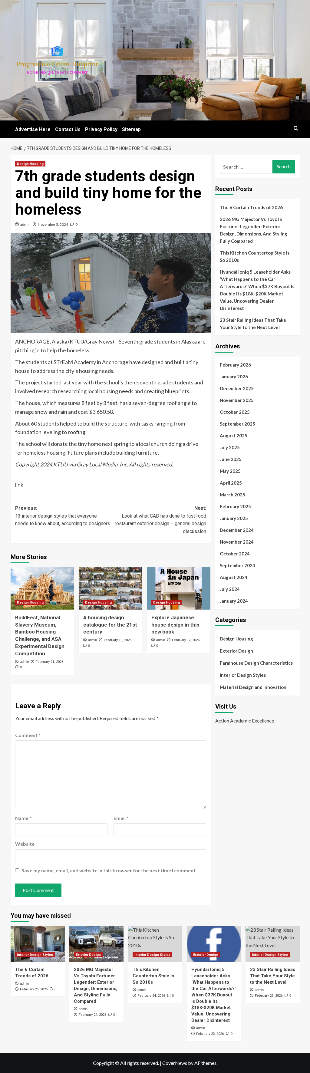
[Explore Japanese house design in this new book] (178, 588)
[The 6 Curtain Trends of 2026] (38, 944)
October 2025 (235, 412)
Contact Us (68, 129)
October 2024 (235, 553)
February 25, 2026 (34, 989)
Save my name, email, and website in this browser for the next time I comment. (109, 870)
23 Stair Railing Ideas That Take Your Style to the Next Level (253, 323)
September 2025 (237, 423)
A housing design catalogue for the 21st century (110, 624)
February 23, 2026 (210, 1034)
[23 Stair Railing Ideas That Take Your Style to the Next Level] (273, 944)
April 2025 (231, 482)
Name (23, 818)
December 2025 (237, 388)
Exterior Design (236, 650)
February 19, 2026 (117, 640)
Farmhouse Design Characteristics (256, 663)
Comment (28, 735)
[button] (296, 128)
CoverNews (174, 1063)
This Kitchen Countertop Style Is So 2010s (254, 256)
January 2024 (234, 601)
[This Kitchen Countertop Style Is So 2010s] (155, 944)
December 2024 (237, 530)
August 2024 (233, 577)
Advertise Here (33, 129)
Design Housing (30, 164)
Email (121, 818)
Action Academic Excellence (244, 720)
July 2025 (230, 447)
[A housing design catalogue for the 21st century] (110, 588)
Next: (160, 519)
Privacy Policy (101, 129)
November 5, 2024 (53, 224)
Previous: (62, 515)
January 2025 (234, 518)
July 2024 (230, 589)
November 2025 (237, 400)
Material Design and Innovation (253, 687)
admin (25, 224)
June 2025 (231, 459)
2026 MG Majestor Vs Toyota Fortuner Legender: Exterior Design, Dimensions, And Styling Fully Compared (253, 230)
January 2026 (234, 376)
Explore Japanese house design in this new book (175, 624)
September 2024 (237, 565)
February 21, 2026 (49, 662)
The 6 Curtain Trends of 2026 (251, 207)
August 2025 (233, 435)
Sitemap (131, 129)
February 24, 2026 (92, 1015)
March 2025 (232, 494)
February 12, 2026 (186, 640)
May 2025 (230, 471)
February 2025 (235, 506)
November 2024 (237, 542)
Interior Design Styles (243, 675)
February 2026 (235, 364)
